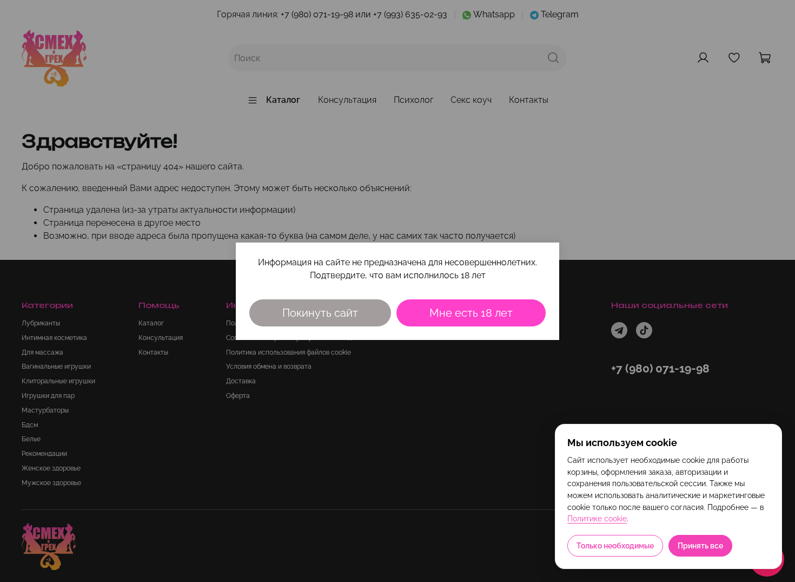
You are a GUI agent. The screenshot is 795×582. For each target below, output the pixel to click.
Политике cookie (597, 518)
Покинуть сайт (320, 312)
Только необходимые (615, 545)
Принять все (700, 545)
